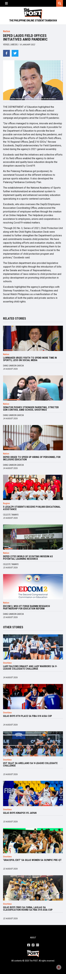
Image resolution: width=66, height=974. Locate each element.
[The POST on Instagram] (37, 945)
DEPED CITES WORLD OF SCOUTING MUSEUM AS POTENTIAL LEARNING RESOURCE (28, 557)
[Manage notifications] (58, 967)
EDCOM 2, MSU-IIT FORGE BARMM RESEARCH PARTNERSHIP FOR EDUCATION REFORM (26, 607)
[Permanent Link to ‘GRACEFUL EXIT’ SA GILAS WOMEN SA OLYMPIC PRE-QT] (33, 840)
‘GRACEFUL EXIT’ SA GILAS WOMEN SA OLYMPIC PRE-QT (32, 860)
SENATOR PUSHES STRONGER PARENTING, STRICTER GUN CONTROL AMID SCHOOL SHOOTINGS (31, 408)
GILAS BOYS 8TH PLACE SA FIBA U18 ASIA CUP (27, 716)
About (33, 937)
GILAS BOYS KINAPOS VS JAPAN (20, 813)
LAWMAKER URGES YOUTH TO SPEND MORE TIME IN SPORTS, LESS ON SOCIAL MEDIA (30, 359)
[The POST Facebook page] (28, 945)
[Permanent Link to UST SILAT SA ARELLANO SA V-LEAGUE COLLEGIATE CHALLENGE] (33, 744)
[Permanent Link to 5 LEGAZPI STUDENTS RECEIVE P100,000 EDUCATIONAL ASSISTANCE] (33, 487)
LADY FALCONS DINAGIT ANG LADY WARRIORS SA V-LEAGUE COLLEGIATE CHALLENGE (30, 667)
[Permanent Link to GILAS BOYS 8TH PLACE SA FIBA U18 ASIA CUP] (33, 696)
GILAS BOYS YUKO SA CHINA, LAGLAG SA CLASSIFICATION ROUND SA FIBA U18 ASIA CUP (27, 908)
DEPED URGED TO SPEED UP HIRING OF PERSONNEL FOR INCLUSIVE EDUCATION (31, 458)
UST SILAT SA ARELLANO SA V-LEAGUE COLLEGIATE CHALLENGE (30, 764)
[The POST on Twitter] (33, 945)
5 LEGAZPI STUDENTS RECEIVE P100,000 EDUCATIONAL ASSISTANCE (31, 508)
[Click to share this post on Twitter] (15, 53)
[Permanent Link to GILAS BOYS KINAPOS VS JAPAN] (33, 793)
